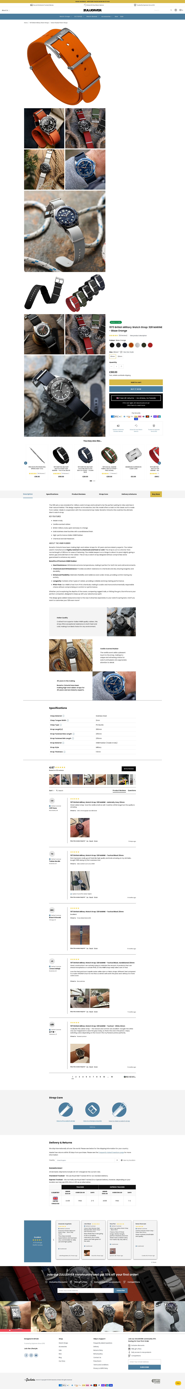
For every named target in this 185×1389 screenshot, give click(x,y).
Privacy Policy (78, 715)
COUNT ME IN (73, 707)
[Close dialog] (127, 672)
